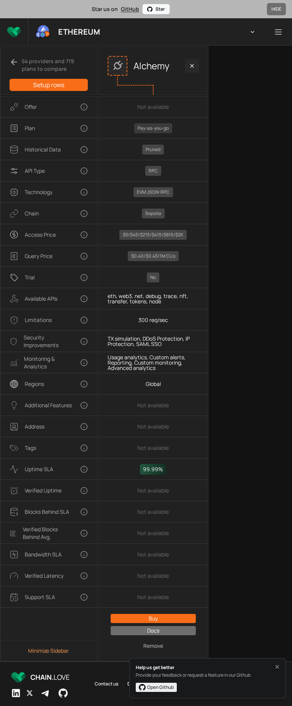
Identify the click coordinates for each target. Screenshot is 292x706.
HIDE (276, 9)
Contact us (106, 684)
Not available (153, 106)
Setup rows (48, 85)
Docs (153, 630)
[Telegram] (45, 693)
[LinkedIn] (16, 693)
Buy (153, 618)
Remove (153, 645)
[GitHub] (63, 693)
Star (160, 9)
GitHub (130, 9)
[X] (30, 693)
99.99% (153, 469)
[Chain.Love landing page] (14, 31)
